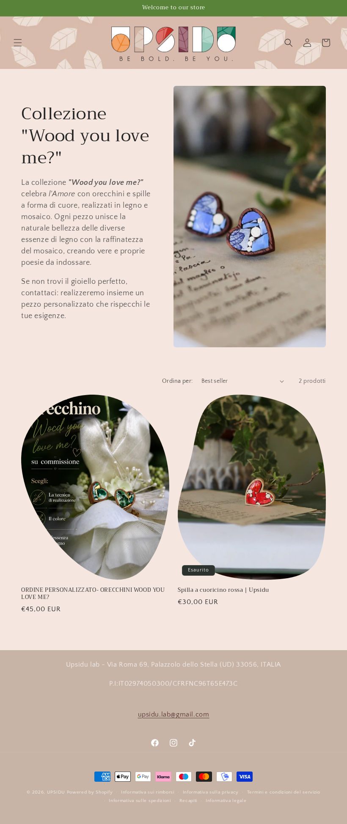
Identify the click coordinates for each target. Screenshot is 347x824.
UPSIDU (56, 792)
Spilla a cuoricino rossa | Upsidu (223, 590)
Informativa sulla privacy (211, 792)
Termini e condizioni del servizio (283, 792)
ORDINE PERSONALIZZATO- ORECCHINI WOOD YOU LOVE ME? (93, 594)
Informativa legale (226, 800)
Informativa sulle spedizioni (140, 800)
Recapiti (188, 800)
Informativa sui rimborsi (147, 792)
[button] (17, 42)
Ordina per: (177, 381)
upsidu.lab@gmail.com (173, 714)
